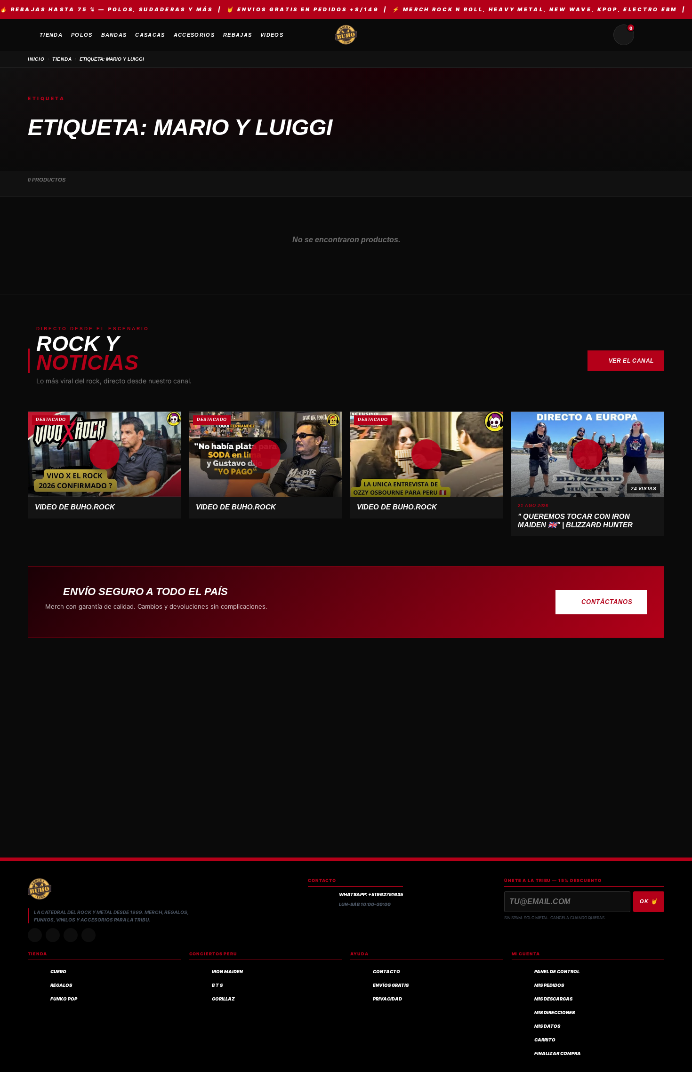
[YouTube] (88, 935)
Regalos (61, 985)
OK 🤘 (649, 901)
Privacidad (387, 998)
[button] (104, 454)
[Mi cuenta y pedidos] (646, 34)
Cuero (58, 971)
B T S (217, 985)
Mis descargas (553, 998)
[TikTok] (53, 935)
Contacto (386, 971)
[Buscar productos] (601, 34)
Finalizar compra (557, 1053)
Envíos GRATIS (391, 985)
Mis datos (547, 1026)
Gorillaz (223, 998)
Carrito (544, 1039)
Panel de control (556, 971)
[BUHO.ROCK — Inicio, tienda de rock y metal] (346, 35)
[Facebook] (71, 935)
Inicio (36, 59)
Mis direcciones (554, 1012)
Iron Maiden (227, 971)
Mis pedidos (549, 985)
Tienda (62, 59)
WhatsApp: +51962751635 (371, 894)
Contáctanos (607, 601)
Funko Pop (63, 998)
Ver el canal (631, 360)
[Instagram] (35, 935)
